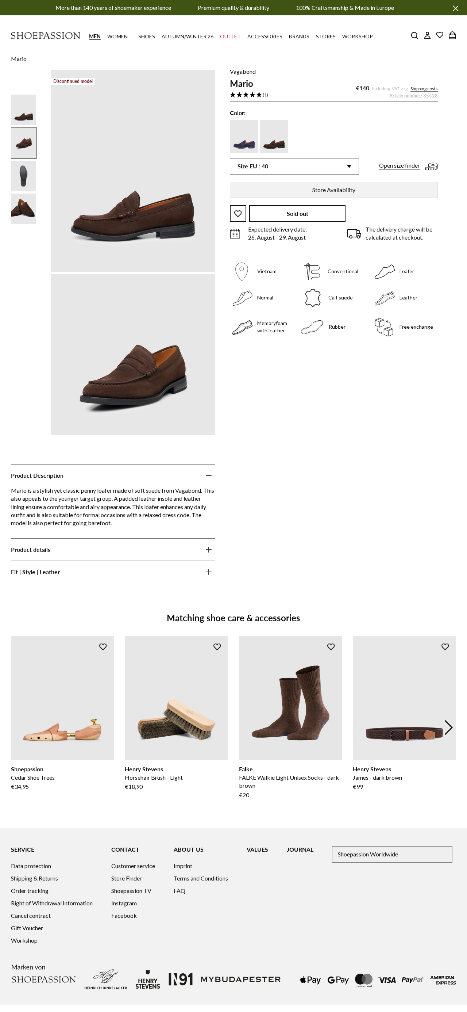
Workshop (357, 36)
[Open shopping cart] (452, 35)
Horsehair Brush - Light (154, 777)
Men (95, 36)
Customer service (133, 865)
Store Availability (333, 189)
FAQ (179, 890)
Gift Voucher (27, 927)
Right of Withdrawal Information (52, 903)
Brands (299, 36)
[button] (334, 95)
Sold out (297, 213)
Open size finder (399, 165)
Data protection (31, 865)
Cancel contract (31, 915)
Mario (19, 58)
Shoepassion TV (131, 890)
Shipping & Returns (34, 878)
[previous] (18, 727)
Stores (326, 36)
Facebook (124, 915)
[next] (448, 727)
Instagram (124, 903)
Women (117, 36)
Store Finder (126, 878)
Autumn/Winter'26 (187, 36)
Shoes (146, 36)
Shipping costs (424, 89)
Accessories (264, 36)
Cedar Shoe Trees (33, 777)
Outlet (230, 36)
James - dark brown (377, 777)
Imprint (183, 865)
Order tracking (30, 890)
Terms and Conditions (201, 878)
